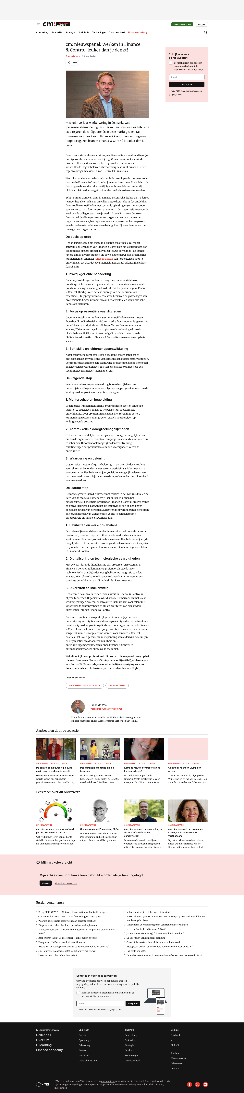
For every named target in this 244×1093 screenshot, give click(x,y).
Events (82, 1035)
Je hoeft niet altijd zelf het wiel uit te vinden (149, 912)
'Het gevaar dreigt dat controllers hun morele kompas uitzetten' (160, 946)
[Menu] (38, 24)
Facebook (176, 1035)
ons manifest (108, 1081)
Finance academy (49, 1050)
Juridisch (129, 1050)
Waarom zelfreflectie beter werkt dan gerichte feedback (67, 921)
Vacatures (84, 1055)
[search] (205, 32)
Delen (74, 62)
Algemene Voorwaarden (112, 1084)
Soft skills (130, 1040)
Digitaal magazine (88, 1060)
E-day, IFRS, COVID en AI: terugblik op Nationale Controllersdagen (72, 912)
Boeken (83, 1050)
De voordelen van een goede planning (146, 937)
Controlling (131, 1035)
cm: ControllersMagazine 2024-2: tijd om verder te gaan (67, 951)
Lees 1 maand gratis (182, 24)
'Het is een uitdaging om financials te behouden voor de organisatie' (73, 946)
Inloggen (201, 24)
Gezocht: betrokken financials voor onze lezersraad (153, 942)
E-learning (44, 1045)
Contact (175, 1068)
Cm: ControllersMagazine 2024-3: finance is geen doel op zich (70, 916)
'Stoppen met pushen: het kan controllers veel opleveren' (67, 925)
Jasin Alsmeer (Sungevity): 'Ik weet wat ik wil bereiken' (155, 933)
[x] (197, 1084)
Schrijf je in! (187, 84)
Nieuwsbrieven (47, 1030)
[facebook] (189, 1084)
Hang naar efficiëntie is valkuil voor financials (62, 942)
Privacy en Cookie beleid (141, 1084)
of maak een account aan (66, 883)
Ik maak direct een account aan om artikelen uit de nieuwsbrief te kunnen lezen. (189, 66)
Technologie (131, 1055)
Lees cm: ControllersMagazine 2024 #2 (58, 955)
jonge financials (104, 258)
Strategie (129, 1045)
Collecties (43, 1035)
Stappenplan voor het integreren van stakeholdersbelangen (157, 924)
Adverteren (177, 1063)
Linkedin (175, 1045)
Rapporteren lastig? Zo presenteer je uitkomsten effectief (67, 937)
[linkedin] (205, 1084)
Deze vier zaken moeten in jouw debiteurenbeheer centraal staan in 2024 (164, 955)
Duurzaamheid (132, 1060)
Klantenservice (178, 1058)
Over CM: (43, 1040)
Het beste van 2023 (136, 951)
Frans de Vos (73, 56)
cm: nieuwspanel (117, 685)
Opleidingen (85, 1040)
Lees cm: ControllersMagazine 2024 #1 (146, 929)
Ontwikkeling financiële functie (84, 685)
